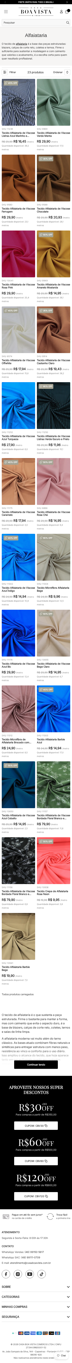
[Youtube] (30, 1274)
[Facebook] (6, 1274)
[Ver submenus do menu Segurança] (68, 1316)
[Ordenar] (67, 72)
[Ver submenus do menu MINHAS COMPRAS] (68, 1306)
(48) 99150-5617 (34, 1251)
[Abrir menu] (5, 11)
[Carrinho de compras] (67, 11)
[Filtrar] (5, 72)
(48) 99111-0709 (30, 1257)
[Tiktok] (41, 1274)
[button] (67, 2)
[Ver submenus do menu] (68, 1286)
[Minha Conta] (61, 11)
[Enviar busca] (68, 22)
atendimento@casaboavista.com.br (30, 1262)
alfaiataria (21, 43)
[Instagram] (18, 1274)
